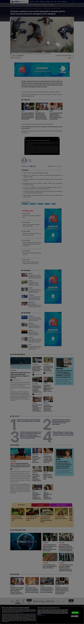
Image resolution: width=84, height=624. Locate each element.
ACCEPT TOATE (75, 612)
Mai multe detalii (20, 612)
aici (31, 617)
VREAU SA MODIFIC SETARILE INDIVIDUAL (75, 616)
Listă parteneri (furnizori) (41, 615)
